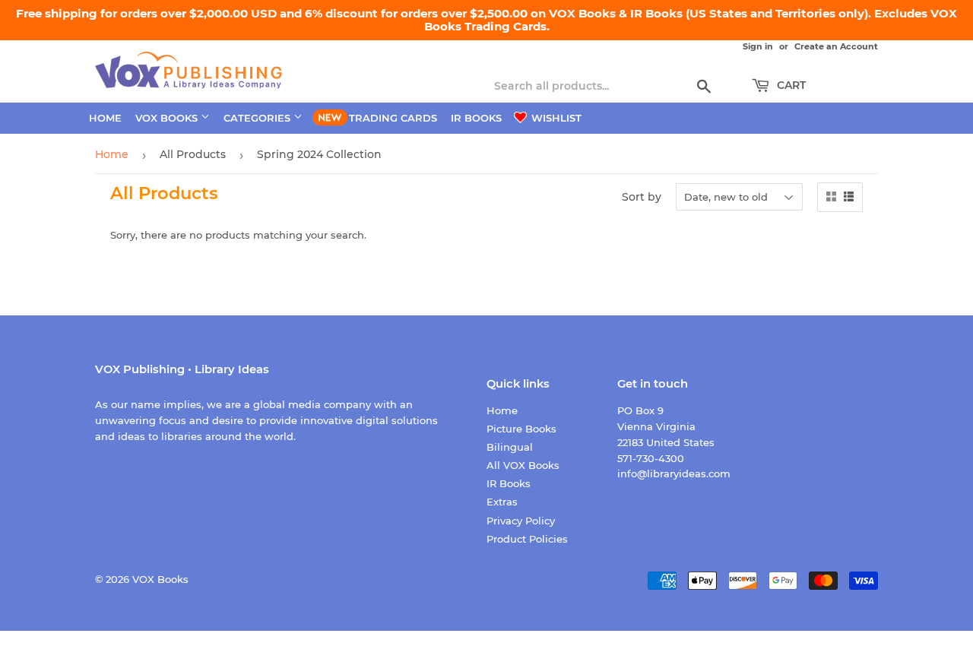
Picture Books (521, 429)
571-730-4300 (650, 458)
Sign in (758, 46)
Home (105, 118)
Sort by (641, 197)
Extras (502, 502)
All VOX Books (522, 465)
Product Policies (527, 539)
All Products (193, 154)
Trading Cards (393, 118)
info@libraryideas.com (674, 473)
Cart (790, 85)
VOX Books (168, 118)
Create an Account (836, 46)
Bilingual (509, 447)
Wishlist (555, 118)
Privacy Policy (520, 521)
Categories (258, 118)
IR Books (476, 118)
